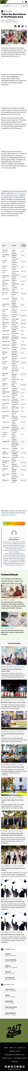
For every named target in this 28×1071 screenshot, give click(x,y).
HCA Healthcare (10, 977)
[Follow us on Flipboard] (22, 26)
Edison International (11, 1007)
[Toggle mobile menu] (26, 2)
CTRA (6, 990)
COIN (6, 955)
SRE (6, 996)
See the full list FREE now (8, 515)
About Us (12, 1047)
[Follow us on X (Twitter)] (9, 1067)
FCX (6, 961)
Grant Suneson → (14, 539)
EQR (6, 1014)
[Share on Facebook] (15, 26)
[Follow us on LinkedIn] (12, 1067)
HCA (6, 979)
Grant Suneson (11, 20)
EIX (6, 1008)
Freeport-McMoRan (11, 960)
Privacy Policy (7, 1058)
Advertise (14, 1061)
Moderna (7, 966)
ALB (6, 973)
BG (6, 1002)
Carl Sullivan (4, 628)
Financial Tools (14, 1051)
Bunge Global (9, 1001)
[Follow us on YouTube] (15, 1067)
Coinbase (8, 954)
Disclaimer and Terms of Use (14, 1054)
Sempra (7, 995)
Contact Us (21, 1047)
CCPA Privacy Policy (20, 1058)
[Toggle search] (22, 1)
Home (6, 1047)
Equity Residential (10, 1013)
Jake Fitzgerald (5, 599)
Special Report (8, 11)
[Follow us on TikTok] (20, 1067)
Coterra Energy (9, 989)
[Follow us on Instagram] (17, 1067)
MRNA (6, 967)
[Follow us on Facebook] (6, 1067)
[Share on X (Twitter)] (19, 26)
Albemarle (8, 972)
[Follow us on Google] (26, 26)
